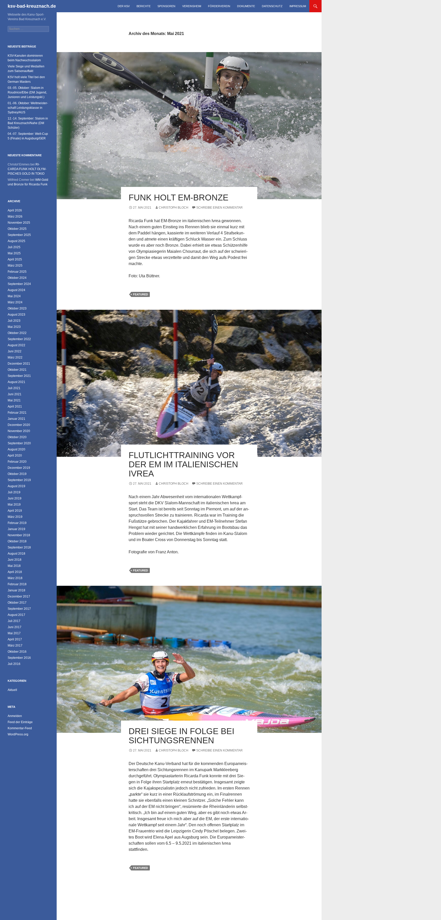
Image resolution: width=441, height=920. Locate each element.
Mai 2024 (14, 296)
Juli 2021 (14, 388)
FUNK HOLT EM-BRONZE (178, 197)
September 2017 (19, 609)
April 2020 (15, 455)
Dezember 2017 (19, 596)
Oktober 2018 (17, 541)
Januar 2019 (16, 529)
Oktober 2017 (17, 602)
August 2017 (16, 615)
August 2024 (16, 290)
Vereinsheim (191, 6)
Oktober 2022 (17, 333)
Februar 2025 (17, 271)
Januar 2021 (16, 419)
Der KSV (124, 6)
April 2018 (15, 572)
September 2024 (19, 284)
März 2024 (15, 302)
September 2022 (19, 339)
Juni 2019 (14, 498)
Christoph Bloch (173, 207)
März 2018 (15, 578)
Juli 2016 (14, 664)
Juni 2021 (14, 394)
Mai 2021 (14, 400)
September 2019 (19, 480)
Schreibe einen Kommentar (219, 207)
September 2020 (19, 443)
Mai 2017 (14, 633)
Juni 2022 (14, 351)
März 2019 (15, 517)
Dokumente (246, 6)
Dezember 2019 (19, 468)
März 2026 (15, 216)
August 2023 (16, 314)
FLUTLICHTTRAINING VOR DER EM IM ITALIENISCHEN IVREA (183, 464)
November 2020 (19, 431)
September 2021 (19, 376)
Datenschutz (272, 6)
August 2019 (16, 486)
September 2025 (19, 235)
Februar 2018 (17, 584)
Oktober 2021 (17, 370)
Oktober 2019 (17, 474)
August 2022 (16, 345)
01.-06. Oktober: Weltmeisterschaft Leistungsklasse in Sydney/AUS (28, 107)
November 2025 (19, 222)
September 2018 (19, 547)
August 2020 (16, 449)
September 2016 (19, 658)
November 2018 (19, 535)
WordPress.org (18, 734)
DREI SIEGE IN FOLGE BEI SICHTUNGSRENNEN (181, 735)
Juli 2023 (14, 320)
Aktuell (12, 690)
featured (140, 294)
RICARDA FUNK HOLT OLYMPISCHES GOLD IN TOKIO (27, 169)
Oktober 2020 (17, 437)
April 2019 (15, 510)
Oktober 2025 (17, 229)
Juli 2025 (14, 247)
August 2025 (16, 241)
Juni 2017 (14, 627)
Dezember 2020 (19, 425)
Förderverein (219, 6)
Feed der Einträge (20, 722)
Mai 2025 (14, 253)
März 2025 (15, 265)
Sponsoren (166, 6)
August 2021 (16, 382)
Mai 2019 (14, 504)
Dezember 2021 (19, 363)
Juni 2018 (14, 559)
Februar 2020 (17, 461)
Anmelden (15, 716)
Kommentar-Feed (20, 728)
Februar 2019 (17, 523)
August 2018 (16, 553)
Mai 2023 (14, 327)
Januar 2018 (16, 590)
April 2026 (15, 210)
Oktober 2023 (17, 308)
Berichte (144, 6)
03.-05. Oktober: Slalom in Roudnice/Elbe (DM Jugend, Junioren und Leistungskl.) (27, 92)
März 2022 (15, 357)
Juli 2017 (14, 621)
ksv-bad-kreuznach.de (32, 6)
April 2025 (15, 259)
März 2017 (15, 645)
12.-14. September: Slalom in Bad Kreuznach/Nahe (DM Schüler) (28, 123)
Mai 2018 (14, 566)
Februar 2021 (17, 412)
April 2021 (15, 406)
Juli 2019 (14, 492)
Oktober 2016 (17, 651)
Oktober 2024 (17, 278)
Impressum (297, 6)
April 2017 (15, 639)
